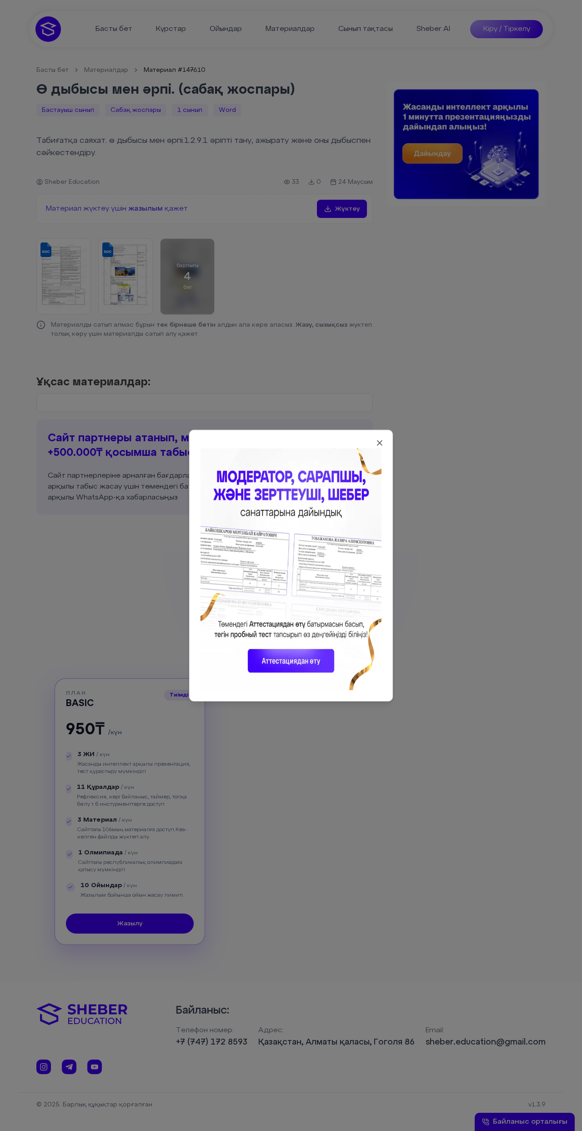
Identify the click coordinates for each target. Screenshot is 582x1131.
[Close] (379, 443)
